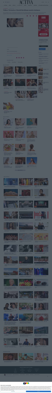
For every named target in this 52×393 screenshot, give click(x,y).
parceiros (7, 386)
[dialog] (26, 387)
